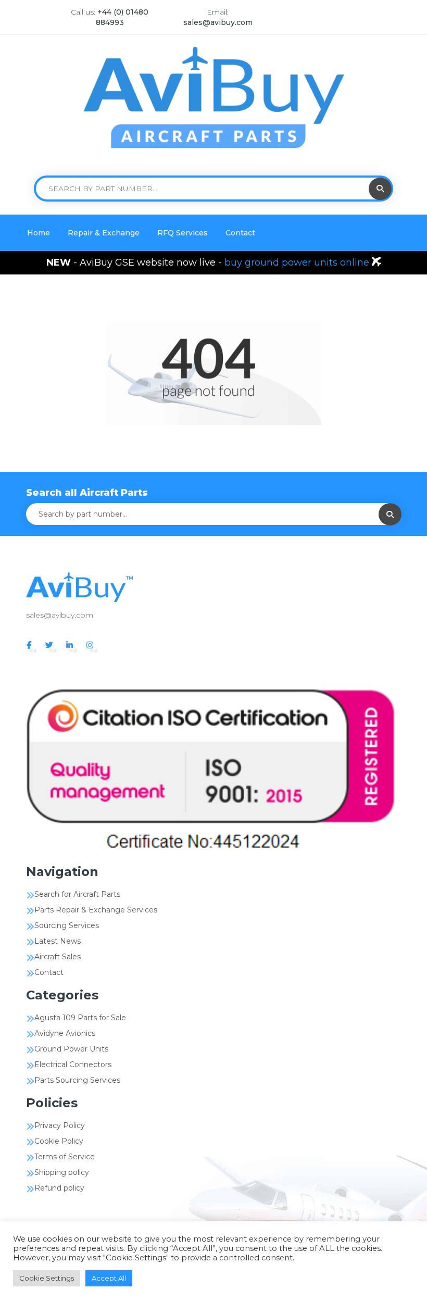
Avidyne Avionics (64, 1033)
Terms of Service (64, 1156)
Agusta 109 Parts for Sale (80, 1017)
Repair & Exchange (104, 232)
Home (38, 232)
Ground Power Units (71, 1049)
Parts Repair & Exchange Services (95, 910)
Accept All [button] (109, 1278)
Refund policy (59, 1188)
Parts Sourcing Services (77, 1080)
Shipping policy (61, 1172)
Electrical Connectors (72, 1064)
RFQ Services (182, 232)
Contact (240, 232)
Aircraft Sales (57, 956)
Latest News (57, 941)
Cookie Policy (58, 1141)
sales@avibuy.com (218, 22)
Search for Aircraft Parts (77, 894)
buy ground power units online (298, 262)
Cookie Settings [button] (46, 1278)
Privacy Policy (59, 1125)
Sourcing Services (66, 925)
